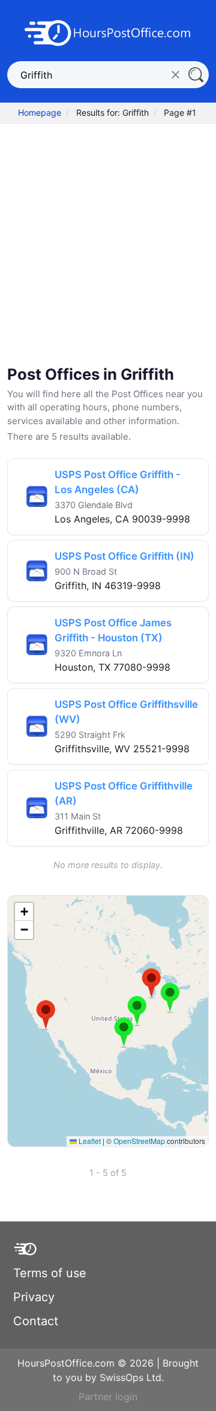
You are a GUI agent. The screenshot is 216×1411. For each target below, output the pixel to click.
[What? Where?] (195, 74)
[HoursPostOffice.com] (108, 32)
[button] (45, 1015)
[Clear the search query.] (175, 74)
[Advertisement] (108, 238)
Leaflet (89, 1141)
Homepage (39, 112)
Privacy (34, 1297)
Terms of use (49, 1273)
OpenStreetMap (139, 1141)
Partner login (108, 1397)
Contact (35, 1321)
